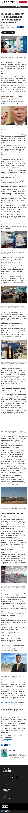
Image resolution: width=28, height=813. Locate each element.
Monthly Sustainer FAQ (8, 787)
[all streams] (26, 811)
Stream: (5, 7)
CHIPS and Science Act (7, 103)
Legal (4, 796)
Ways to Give (5, 791)
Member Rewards (6, 788)
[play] (2, 811)
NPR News (8, 740)
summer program (12, 702)
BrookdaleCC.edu (6, 798)
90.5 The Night (17, 7)
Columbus (10, 465)
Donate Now (5, 784)
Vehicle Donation (6, 789)
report (15, 200)
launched (3, 452)
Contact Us (5, 793)
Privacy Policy (6, 795)
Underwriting (5, 790)
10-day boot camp (18, 85)
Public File (5, 797)
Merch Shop (5, 785)
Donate (24, 2)
